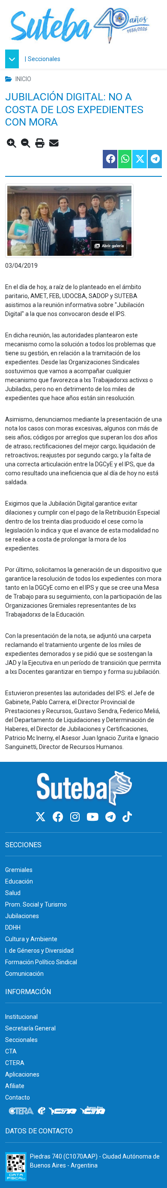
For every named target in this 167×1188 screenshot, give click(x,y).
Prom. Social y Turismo (36, 904)
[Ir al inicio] (80, 24)
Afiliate (14, 1086)
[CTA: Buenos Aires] (94, 1111)
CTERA (14, 1062)
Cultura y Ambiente (31, 939)
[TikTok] (127, 817)
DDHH (13, 927)
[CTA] (63, 1111)
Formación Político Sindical (41, 962)
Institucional (21, 1016)
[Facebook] (59, 817)
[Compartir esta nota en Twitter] (139, 159)
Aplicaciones (22, 1074)
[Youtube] (93, 817)
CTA (11, 1051)
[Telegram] (111, 817)
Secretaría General (30, 1028)
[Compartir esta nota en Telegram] (154, 159)
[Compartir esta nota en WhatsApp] (124, 159)
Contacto (17, 1097)
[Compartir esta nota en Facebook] (109, 159)
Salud (13, 893)
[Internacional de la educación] (41, 1111)
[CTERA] (21, 1111)
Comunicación (24, 973)
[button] (14, 59)
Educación (19, 881)
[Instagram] (76, 817)
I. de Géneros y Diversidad (39, 950)
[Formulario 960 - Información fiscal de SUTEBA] (16, 1166)
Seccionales (44, 59)
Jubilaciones (22, 916)
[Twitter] (41, 817)
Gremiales (19, 869)
